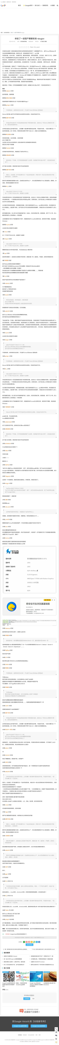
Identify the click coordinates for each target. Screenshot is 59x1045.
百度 (39, 1035)
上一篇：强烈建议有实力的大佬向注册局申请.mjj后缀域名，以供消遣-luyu (16, 949)
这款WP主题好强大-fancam (10, 956)
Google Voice (5, 972)
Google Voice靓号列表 (20, 1026)
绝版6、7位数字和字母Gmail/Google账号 (21, 983)
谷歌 (36, 1035)
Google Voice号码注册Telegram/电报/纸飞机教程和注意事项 (36, 984)
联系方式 (29, 1037)
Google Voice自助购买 (39, 1026)
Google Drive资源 (44, 1039)
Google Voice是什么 (28, 1039)
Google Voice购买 (20, 1039)
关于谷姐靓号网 (51, 1039)
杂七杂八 (37, 5)
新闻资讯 (45, 5)
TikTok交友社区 (31, 1035)
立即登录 (27, 998)
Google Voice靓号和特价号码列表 (8, 984)
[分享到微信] (34, 942)
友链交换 (25, 1035)
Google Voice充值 (36, 1039)
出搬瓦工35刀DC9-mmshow (38, 962)
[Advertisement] (29, 20)
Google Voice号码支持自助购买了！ (18, 934)
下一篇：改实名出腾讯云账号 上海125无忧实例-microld (43, 949)
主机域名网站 (6, 32)
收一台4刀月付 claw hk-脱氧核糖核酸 (13, 959)
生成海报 (30, 944)
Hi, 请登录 (3, 2)
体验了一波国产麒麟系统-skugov (29, 38)
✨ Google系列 (27, 5)
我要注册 (9, 2)
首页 (19, 5)
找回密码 (14, 2)
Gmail (17, 972)
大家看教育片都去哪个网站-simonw (49, 983)
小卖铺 (52, 5)
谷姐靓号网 (3, 5)
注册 (33, 998)
